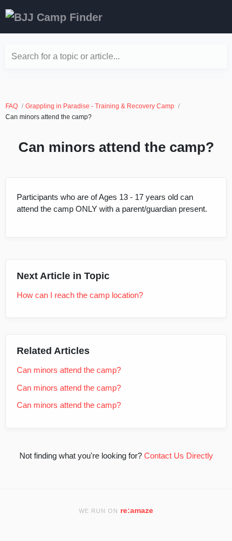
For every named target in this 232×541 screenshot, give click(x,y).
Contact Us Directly (178, 455)
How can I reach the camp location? (80, 295)
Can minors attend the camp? (69, 369)
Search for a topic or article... (65, 56)
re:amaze (136, 511)
